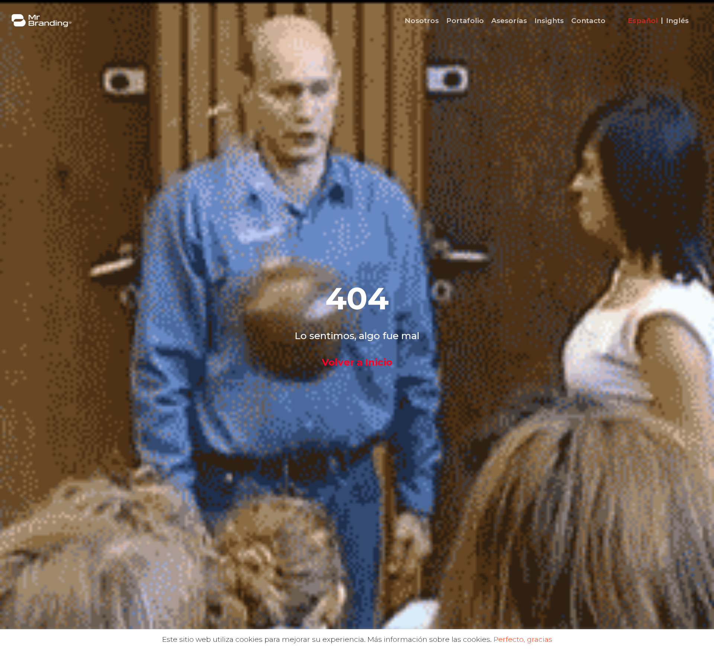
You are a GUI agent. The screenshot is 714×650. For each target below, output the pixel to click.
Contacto (588, 20)
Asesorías (509, 20)
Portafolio (465, 20)
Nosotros (422, 20)
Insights (549, 20)
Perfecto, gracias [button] (522, 639)
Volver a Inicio (357, 362)
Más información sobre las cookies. (429, 639)
